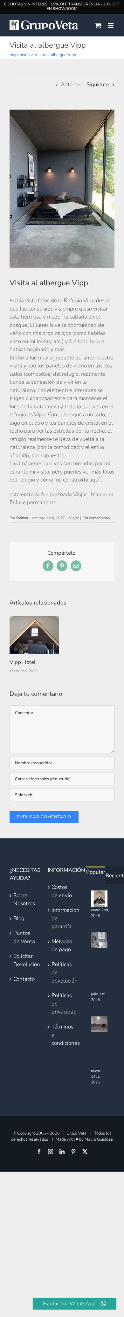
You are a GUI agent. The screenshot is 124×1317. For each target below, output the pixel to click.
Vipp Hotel (23, 662)
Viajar (74, 517)
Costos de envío (62, 891)
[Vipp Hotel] (34, 619)
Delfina (22, 517)
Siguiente (97, 84)
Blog (18, 918)
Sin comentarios (96, 517)
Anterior (70, 84)
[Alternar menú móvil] (111, 25)
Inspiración (20, 54)
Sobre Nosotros (24, 899)
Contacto (24, 979)
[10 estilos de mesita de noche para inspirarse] (99, 940)
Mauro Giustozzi (99, 1139)
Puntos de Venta (24, 937)
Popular (95, 872)
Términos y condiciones (62, 1035)
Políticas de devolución (62, 972)
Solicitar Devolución (24, 960)
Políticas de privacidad (62, 1003)
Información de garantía (62, 918)
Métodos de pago (62, 945)
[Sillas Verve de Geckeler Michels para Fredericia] (99, 1024)
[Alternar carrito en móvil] (98, 25)
